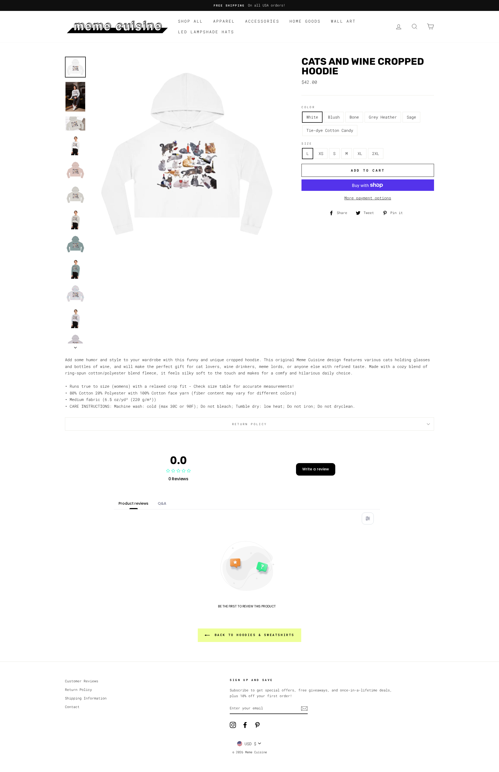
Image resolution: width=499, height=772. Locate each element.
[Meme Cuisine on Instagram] (233, 725)
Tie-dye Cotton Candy (329, 130)
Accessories (262, 21)
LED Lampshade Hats (206, 31)
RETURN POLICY (249, 424)
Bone (354, 117)
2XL (375, 153)
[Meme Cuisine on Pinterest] (257, 725)
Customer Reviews (81, 681)
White (312, 117)
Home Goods (305, 21)
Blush (334, 117)
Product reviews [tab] (133, 503)
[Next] (75, 346)
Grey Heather (383, 117)
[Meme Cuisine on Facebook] (245, 725)
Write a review (315, 469)
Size (306, 143)
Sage (411, 117)
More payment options (367, 197)
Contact (72, 707)
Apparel (224, 21)
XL (360, 153)
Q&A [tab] (162, 503)
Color (308, 107)
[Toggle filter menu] (368, 518)
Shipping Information (86, 698)
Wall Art (343, 21)
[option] (249, 5)
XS (321, 153)
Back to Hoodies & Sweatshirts (253, 635)
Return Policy (78, 689)
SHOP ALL (190, 21)
